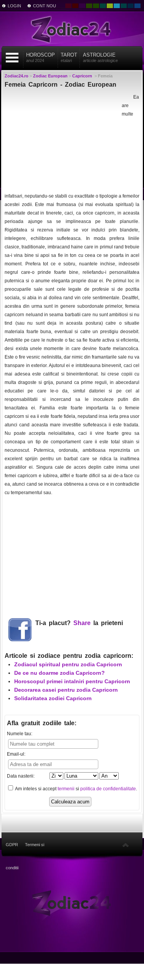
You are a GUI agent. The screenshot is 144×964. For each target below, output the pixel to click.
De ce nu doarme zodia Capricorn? (59, 673)
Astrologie (100, 57)
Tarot (69, 57)
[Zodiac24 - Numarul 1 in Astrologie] (72, 29)
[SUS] (125, 844)
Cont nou (44, 5)
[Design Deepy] (137, 5)
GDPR (12, 844)
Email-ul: (16, 754)
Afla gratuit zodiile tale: (41, 723)
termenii (66, 788)
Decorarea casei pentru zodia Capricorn (66, 690)
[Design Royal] (130, 5)
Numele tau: (19, 733)
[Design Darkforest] (89, 5)
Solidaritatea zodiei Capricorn (53, 698)
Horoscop (40, 57)
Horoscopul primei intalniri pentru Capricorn (72, 681)
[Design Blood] (68, 5)
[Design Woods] (96, 5)
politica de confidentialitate (108, 788)
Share (82, 623)
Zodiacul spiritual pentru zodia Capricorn (68, 664)
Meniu (12, 57)
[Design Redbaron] (75, 5)
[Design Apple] (110, 5)
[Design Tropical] (124, 5)
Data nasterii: (21, 776)
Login (14, 5)
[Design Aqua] (117, 5)
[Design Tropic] (103, 5)
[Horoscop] (72, 902)
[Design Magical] (82, 5)
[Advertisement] (62, 141)
